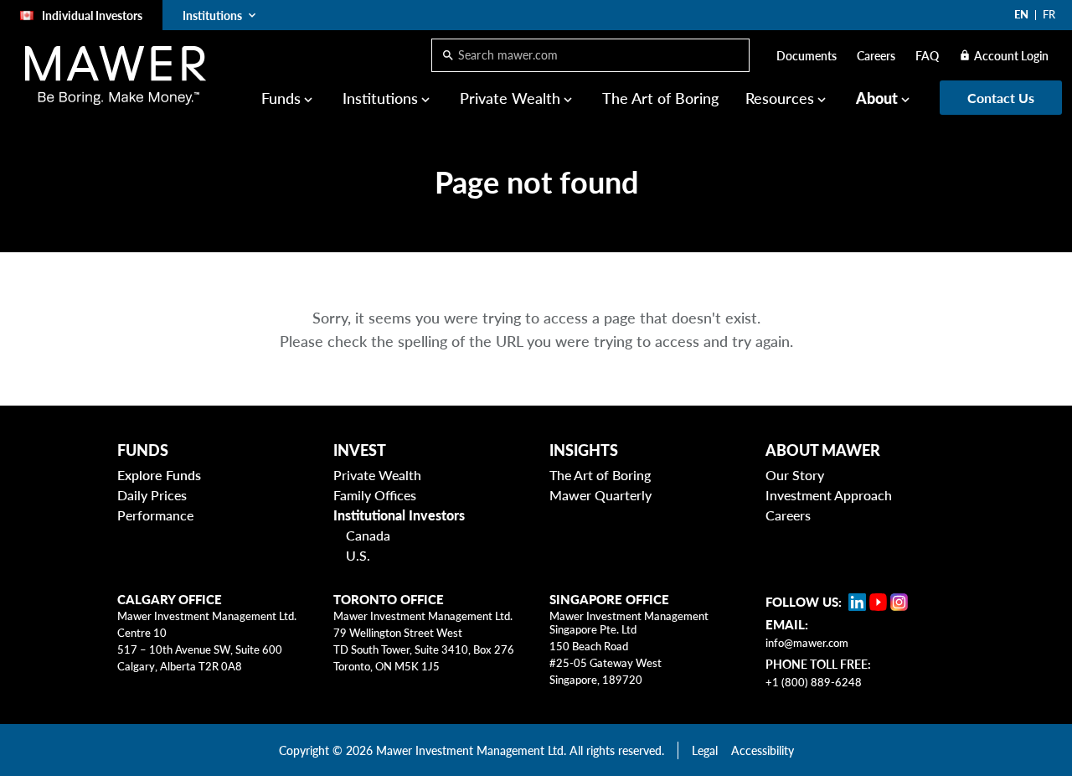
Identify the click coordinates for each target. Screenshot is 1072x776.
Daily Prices (152, 495)
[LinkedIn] (857, 602)
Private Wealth (377, 475)
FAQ (927, 56)
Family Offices (374, 495)
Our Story (794, 475)
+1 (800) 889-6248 (813, 682)
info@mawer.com (806, 642)
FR (1049, 14)
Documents (806, 56)
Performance (155, 515)
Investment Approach (828, 495)
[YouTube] (878, 602)
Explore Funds (159, 475)
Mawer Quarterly (600, 495)
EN (1021, 14)
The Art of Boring (660, 98)
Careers (876, 56)
